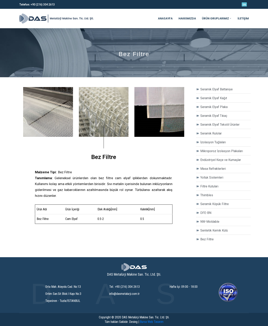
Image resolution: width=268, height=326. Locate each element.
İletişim (243, 18)
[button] (244, 4)
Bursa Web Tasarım (151, 322)
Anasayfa (165, 18)
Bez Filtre (103, 156)
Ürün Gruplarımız (215, 18)
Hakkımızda (187, 18)
